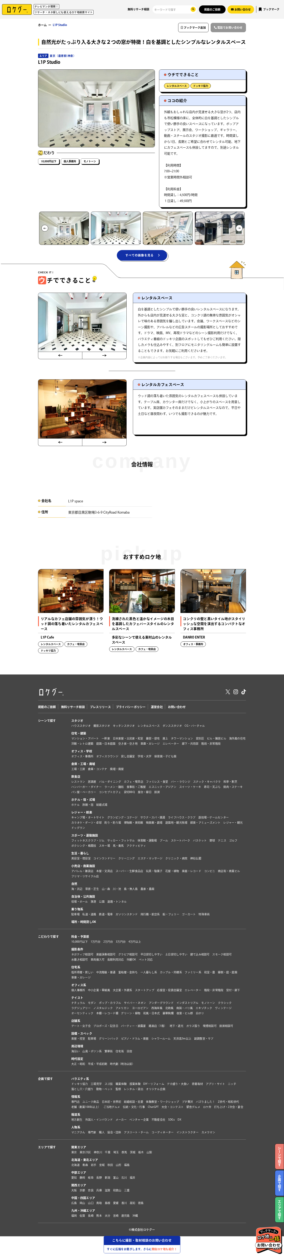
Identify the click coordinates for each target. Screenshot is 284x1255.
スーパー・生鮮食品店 (129, 871)
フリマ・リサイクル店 (85, 876)
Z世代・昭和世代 (228, 1101)
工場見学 (96, 1083)
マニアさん (78, 1132)
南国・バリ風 (184, 1008)
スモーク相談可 (222, 954)
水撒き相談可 (79, 959)
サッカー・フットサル (121, 840)
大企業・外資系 (122, 990)
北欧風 (169, 1008)
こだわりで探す (48, 936)
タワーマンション (182, 738)
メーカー (121, 1119)
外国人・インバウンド (99, 1119)
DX (179, 1119)
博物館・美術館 (133, 822)
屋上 (165, 738)
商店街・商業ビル (229, 871)
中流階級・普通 (106, 972)
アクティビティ (136, 845)
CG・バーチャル (195, 725)
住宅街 (120, 1051)
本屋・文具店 (104, 871)
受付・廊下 (233, 990)
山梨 (149, 1152)
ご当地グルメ (112, 1107)
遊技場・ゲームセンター (213, 817)
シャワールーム (161, 1038)
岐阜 (91, 1177)
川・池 (117, 889)
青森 (85, 1165)
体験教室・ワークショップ (162, 1101)
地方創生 (76, 1119)
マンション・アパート (85, 738)
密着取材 (197, 1083)
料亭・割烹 (230, 781)
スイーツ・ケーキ (190, 786)
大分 (107, 1215)
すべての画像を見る (139, 255)
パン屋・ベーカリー (83, 792)
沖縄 (135, 1215)
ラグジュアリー (81, 1008)
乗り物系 (77, 909)
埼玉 (116, 1152)
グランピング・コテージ (122, 817)
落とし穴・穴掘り (82, 1089)
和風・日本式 (151, 1013)
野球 (212, 840)
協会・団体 (114, 1132)
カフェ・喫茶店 (133, 781)
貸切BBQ (129, 792)
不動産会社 (158, 1119)
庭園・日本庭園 (106, 743)
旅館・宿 (87, 804)
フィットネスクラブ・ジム (87, 840)
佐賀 (82, 1215)
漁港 (93, 901)
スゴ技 (109, 1083)
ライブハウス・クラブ (182, 817)
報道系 (75, 1114)
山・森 (106, 889)
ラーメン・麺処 (114, 786)
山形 (118, 1165)
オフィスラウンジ (107, 756)
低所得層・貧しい (82, 972)
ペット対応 (146, 959)
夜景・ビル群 (185, 1013)
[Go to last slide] (44, 228)
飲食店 (75, 776)
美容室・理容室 (81, 858)
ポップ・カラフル (110, 1002)
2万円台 (108, 941)
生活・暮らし (80, 853)
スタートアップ (144, 990)
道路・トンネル (117, 901)
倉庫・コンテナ (97, 769)
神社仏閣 (195, 858)
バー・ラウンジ (180, 781)
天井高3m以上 (182, 1038)
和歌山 (117, 1190)
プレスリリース (100, 706)
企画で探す (45, 1078)
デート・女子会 (81, 1025)
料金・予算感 (80, 936)
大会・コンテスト (173, 1107)
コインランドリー (104, 858)
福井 (132, 1177)
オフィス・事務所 (82, 756)
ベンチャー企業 (139, 1119)
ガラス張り (193, 1025)
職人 (102, 1132)
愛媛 (116, 1203)
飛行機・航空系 (150, 914)
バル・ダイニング (110, 781)
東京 (74, 1152)
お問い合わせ (177, 706)
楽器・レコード (191, 871)
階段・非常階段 (211, 743)
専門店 (75, 1101)
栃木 (141, 1152)
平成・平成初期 (97, 1064)
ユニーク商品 (90, 1101)
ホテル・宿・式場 (83, 799)
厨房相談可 (226, 1025)
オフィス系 (78, 985)
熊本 (99, 1215)
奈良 (91, 1190)
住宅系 (75, 967)
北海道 (75, 1165)
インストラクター (188, 1132)
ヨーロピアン (140, 1008)
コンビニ (209, 871)
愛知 (74, 1177)
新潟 (107, 1177)
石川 (124, 1177)
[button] (64, 228)
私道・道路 (89, 914)
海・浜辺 (76, 889)
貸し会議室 (128, 756)
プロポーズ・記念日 (105, 1025)
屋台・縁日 (145, 792)
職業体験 (121, 1083)
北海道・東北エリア (84, 1159)
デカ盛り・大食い (178, 1083)
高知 (132, 1203)
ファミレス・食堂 (157, 781)
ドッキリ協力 (200, 86)
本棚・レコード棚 (107, 1013)
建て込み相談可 (200, 954)
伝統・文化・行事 (134, 1107)
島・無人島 (131, 889)
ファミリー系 (193, 972)
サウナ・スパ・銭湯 (152, 817)
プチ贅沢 (187, 1101)
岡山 (82, 1203)
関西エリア (78, 1185)
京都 (82, 1190)
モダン (92, 1002)
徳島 (141, 1203)
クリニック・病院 (176, 858)
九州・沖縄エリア (83, 1210)
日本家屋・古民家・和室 (128, 738)
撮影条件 (77, 949)
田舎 (129, 1051)
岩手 (93, 1165)
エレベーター (171, 743)
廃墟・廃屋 (117, 769)
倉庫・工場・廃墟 (83, 763)
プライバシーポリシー (131, 706)
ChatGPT (153, 1107)
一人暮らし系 (149, 972)
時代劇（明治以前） (122, 1064)
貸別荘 (200, 738)
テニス (222, 840)
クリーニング (126, 858)
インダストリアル (188, 1002)
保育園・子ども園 (165, 756)
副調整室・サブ (204, 1038)
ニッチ (232, 1083)
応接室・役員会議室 (169, 990)
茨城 (133, 1152)
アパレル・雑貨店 (82, 871)
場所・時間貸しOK (83, 921)
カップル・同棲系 (171, 972)
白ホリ (200, 1013)
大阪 (74, 1190)
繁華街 (109, 1051)
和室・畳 (209, 972)
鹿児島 (125, 1215)
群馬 (124, 1152)
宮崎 (116, 1215)
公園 (102, 901)
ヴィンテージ (223, 1008)
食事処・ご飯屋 (136, 786)
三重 (127, 1190)
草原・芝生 (92, 889)
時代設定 (77, 1058)
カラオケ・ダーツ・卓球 (86, 822)
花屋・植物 (172, 871)
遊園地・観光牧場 (176, 822)
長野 (99, 1177)
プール (164, 840)
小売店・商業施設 (83, 865)
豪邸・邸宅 (153, 738)
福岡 (74, 1215)
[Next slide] (239, 228)
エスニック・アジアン (162, 786)
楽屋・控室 (78, 1038)
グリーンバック (108, 1038)
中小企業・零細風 (99, 990)
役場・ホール (79, 901)
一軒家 (106, 738)
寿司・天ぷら (212, 786)
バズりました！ (205, 1101)
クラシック (225, 1002)
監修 (118, 1089)
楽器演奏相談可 (106, 954)
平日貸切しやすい (152, 954)
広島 (74, 1203)
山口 (91, 1203)
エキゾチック (204, 1008)
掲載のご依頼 (212, 9)
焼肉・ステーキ (233, 786)
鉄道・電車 (106, 914)
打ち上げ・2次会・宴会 (228, 1107)
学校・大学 (144, 756)
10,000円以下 (48, 161)
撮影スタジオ (101, 725)
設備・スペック (81, 1033)
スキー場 (104, 845)
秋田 (110, 1165)
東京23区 (85, 1152)
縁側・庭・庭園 (227, 972)
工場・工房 (78, 769)
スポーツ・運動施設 (84, 835)
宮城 (102, 1165)
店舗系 (75, 1020)
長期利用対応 (115, 959)
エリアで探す (47, 1147)
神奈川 (98, 1152)
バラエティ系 (80, 1078)
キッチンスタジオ (124, 725)
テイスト (77, 997)
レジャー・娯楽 (81, 812)
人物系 (75, 1127)
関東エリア (78, 1147)
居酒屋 (92, 781)
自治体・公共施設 (83, 896)
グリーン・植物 (130, 1013)
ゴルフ (233, 840)
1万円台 (95, 941)
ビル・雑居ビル (216, 738)
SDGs (171, 1119)
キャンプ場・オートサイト (87, 817)
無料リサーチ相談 (138, 9)
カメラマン (208, 1132)
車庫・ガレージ (150, 743)
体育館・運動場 (147, 840)
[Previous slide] (60, 442)
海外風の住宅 (237, 738)
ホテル (75, 804)
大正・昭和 (78, 1064)
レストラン (78, 781)
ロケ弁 (207, 1107)
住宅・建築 (78, 733)
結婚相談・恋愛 (133, 1101)
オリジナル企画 (155, 1089)
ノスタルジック (103, 1008)
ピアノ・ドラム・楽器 (135, 1038)
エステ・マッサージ (150, 858)
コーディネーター (163, 1132)
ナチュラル (78, 1002)
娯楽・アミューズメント (205, 822)
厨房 (157, 792)
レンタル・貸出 (133, 1089)
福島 (127, 1165)
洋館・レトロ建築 (82, 743)
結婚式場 (101, 804)
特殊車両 (204, 914)
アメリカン (122, 1008)
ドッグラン (78, 827)
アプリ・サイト (215, 1083)
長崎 (91, 1215)
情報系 (75, 1096)
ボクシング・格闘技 (83, 845)
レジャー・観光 (233, 822)
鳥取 (99, 1203)
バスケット (200, 840)
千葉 (107, 1152)
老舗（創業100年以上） (86, 1107)
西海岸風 (156, 1008)
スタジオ (77, 720)
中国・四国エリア (83, 1197)
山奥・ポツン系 (92, 1051)
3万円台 (121, 941)
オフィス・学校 (81, 751)
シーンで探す (47, 720)
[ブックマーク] (98, 574)
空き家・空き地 (128, 743)
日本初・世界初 (111, 1101)
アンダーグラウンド (161, 1002)
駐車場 (75, 914)
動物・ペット (104, 1089)
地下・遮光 (176, 1025)
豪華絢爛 (168, 1013)
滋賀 (107, 1190)
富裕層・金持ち (128, 972)
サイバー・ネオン (135, 1002)
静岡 (82, 1177)
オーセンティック (82, 1013)
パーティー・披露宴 (133, 1025)
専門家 (92, 1132)
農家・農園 (147, 889)
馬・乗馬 (118, 845)
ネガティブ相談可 (82, 954)
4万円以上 (134, 941)
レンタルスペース (177, 86)
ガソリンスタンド (127, 914)
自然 (74, 883)
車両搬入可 (97, 959)
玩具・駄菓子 (154, 871)
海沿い (75, 1051)
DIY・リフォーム (153, 1083)
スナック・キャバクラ (207, 781)
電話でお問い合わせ (230, 27)
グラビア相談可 (128, 954)
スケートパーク (180, 840)
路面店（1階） (158, 1025)
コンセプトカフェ (110, 792)
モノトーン (90, 161)
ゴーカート (189, 914)
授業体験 (135, 1083)
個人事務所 (70, 161)
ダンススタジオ (172, 725)
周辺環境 (77, 1046)
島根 (107, 1203)
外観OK (131, 959)
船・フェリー (171, 914)
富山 (116, 1177)
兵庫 (99, 1190)
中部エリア (78, 1172)
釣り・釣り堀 (112, 822)
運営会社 (157, 706)
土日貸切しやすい (176, 954)
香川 (124, 1203)
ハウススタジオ (81, 725)
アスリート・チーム (136, 1132)
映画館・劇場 (154, 822)
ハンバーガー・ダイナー (86, 786)
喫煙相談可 (210, 1025)
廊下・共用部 (190, 743)
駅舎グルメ (193, 1107)
